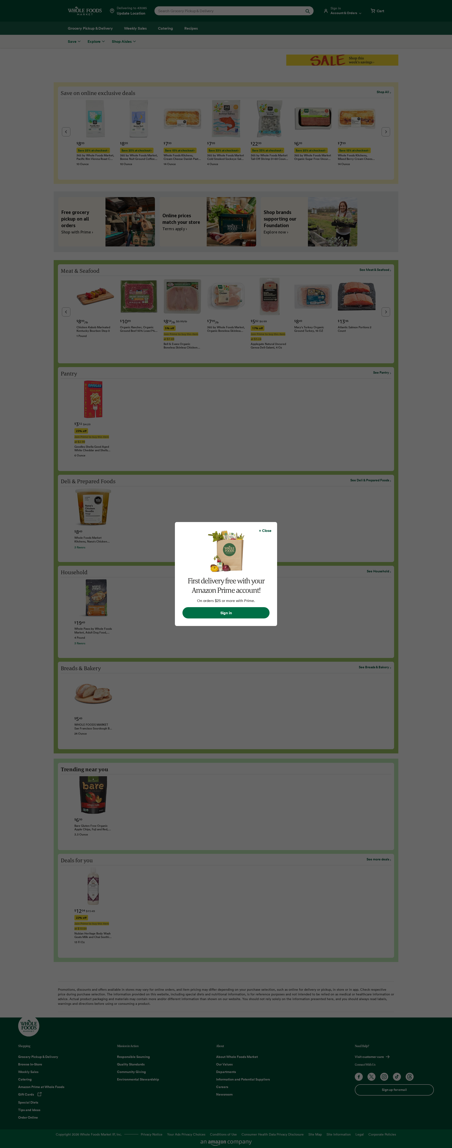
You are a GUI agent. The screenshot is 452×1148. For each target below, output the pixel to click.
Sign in (226, 612)
